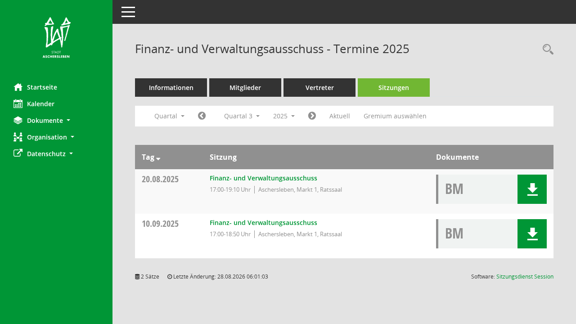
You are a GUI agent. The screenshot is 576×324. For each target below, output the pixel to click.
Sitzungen (393, 87)
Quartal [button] (166, 116)
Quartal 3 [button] (239, 116)
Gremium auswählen (395, 116)
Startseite (42, 87)
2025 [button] (281, 116)
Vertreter (320, 87)
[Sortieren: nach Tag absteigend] (158, 157)
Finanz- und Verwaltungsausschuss (263, 178)
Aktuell (339, 116)
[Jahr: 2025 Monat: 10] (312, 116)
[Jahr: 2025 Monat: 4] (201, 116)
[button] (56, 120)
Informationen (171, 87)
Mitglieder (245, 87)
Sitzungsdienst (525, 276)
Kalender (40, 103)
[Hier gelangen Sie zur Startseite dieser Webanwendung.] (56, 38)
